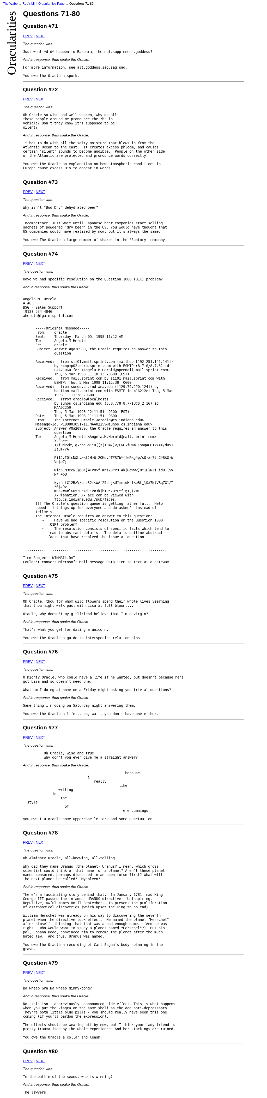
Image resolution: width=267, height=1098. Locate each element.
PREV (28, 36)
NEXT (40, 36)
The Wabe (10, 3)
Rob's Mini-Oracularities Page (43, 3)
